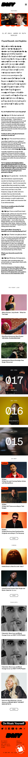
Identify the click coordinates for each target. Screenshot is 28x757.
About (18, 741)
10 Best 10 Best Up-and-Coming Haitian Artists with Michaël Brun (14, 481)
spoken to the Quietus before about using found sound (12, 163)
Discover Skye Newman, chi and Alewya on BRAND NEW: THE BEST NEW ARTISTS (13, 702)
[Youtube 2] (12, 729)
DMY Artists (5, 744)
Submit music (6, 745)
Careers (19, 742)
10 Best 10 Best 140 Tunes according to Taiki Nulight (13, 506)
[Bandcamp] (24, 729)
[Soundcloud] (20, 729)
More (14, 538)
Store (3, 747)
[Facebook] (9, 729)
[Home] (8, 4)
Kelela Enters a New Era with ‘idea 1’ (13, 566)
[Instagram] (6, 729)
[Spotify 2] (16, 729)
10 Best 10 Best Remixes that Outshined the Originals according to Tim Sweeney (13, 531)
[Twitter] (2, 729)
